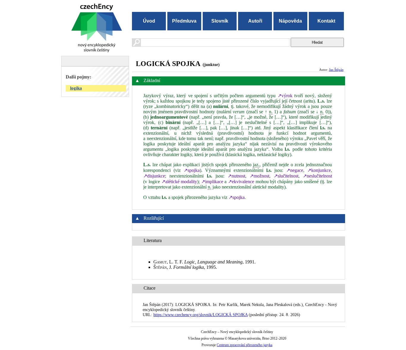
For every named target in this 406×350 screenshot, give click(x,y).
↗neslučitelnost (317, 175)
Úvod (149, 20)
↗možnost (259, 175)
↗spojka (192, 170)
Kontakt (326, 20)
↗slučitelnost (286, 175)
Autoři (255, 20)
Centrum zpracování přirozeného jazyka (244, 345)
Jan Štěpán (336, 69)
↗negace (294, 170)
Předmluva (184, 20)
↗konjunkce (319, 170)
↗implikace (212, 181)
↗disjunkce (154, 175)
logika (76, 88)
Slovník (219, 20)
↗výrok (285, 95)
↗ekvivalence (241, 181)
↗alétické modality (179, 181)
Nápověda (290, 20)
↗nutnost (236, 175)
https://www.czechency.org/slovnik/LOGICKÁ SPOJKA (200, 314)
